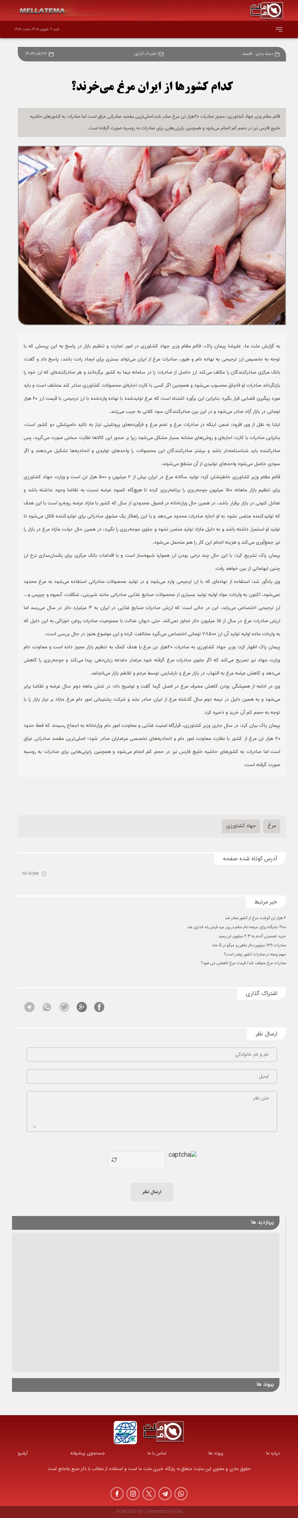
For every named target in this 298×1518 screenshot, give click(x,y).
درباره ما (273, 1453)
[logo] (163, 1432)
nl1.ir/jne (30, 874)
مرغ (271, 826)
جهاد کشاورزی (241, 826)
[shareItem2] (82, 1007)
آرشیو (23, 1453)
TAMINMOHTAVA (164, 1512)
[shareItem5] (29, 1007)
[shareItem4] (47, 1007)
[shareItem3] (64, 1007)
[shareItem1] (99, 1007)
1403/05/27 (36, 54)
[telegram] (165, 1494)
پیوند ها (216, 1453)
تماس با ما (157, 1453)
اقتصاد (247, 54)
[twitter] (149, 1494)
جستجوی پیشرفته (87, 1453)
